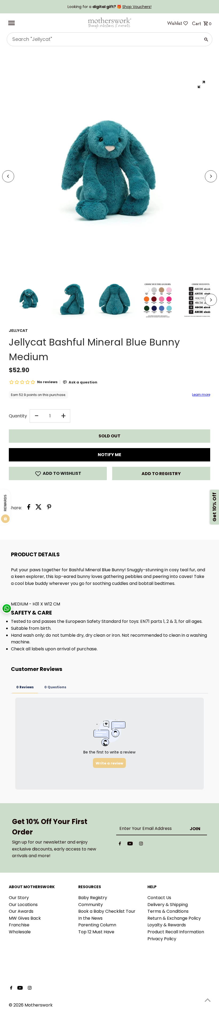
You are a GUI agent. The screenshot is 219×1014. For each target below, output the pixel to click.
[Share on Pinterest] (49, 508)
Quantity (18, 416)
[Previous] (8, 176)
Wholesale (20, 932)
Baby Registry (92, 898)
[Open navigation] (45, 23)
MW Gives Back (25, 918)
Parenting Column (97, 925)
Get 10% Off (214, 507)
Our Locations (23, 905)
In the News (90, 918)
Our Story (19, 898)
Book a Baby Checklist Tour (106, 911)
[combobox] (103, 39)
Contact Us (159, 898)
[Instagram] (141, 844)
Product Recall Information (175, 932)
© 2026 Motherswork (31, 1005)
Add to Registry (161, 474)
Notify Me (109, 455)
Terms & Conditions (168, 911)
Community (90, 905)
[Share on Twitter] (39, 508)
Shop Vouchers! (136, 6)
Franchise (19, 925)
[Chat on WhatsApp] (7, 608)
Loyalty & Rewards (166, 925)
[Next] (211, 176)
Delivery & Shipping (167, 905)
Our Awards (21, 911)
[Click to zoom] (201, 84)
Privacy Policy (161, 939)
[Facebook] (120, 844)
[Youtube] (130, 844)
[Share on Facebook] (28, 508)
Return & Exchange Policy (174, 918)
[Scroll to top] (208, 1000)
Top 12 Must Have (96, 932)
